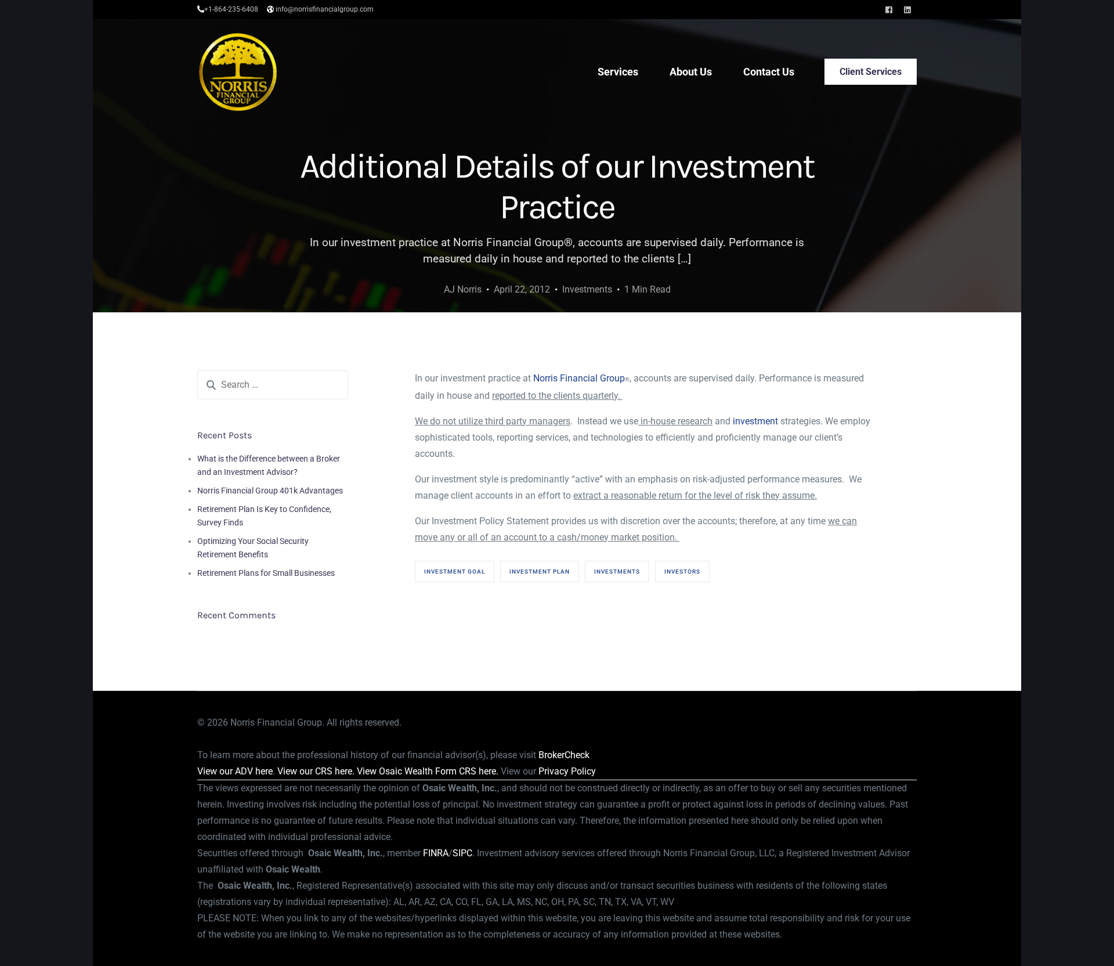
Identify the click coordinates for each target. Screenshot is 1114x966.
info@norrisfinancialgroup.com (325, 9)
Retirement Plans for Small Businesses (266, 573)
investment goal (454, 571)
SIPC (462, 853)
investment (755, 421)
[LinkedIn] (907, 9)
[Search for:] (272, 384)
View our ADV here (235, 771)
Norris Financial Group (579, 378)
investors (682, 571)
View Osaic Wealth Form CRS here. (427, 771)
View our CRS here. (316, 771)
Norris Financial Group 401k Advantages (270, 490)
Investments (587, 289)
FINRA (436, 853)
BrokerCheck (563, 754)
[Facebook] (889, 9)
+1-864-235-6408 (231, 9)
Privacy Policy (567, 771)
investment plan (539, 571)
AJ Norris (463, 289)
